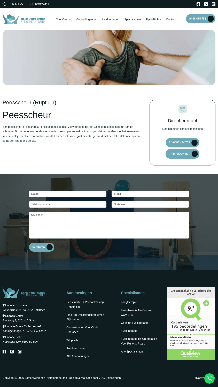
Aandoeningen (110, 19)
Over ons (61, 19)
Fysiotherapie (129, 330)
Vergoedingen (84, 19)
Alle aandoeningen (78, 356)
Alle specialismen (132, 351)
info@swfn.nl (42, 4)
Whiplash (72, 340)
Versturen (38, 247)
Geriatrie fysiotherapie (135, 322)
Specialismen (132, 19)
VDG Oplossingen (110, 377)
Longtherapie (129, 302)
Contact (170, 19)
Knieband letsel (76, 348)
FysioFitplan (153, 19)
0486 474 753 (16, 4)
